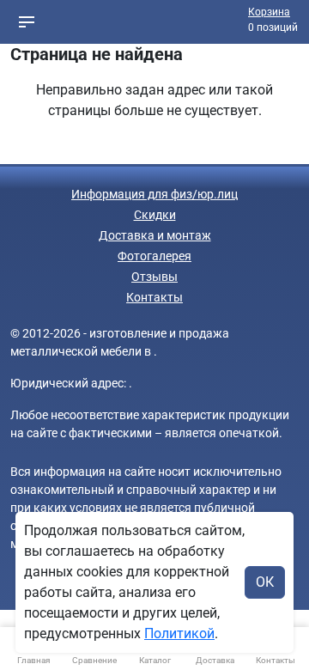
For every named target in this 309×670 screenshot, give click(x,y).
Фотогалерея (154, 256)
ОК (265, 582)
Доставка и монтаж (155, 235)
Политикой (179, 633)
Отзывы (154, 276)
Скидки (155, 215)
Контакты (154, 297)
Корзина (269, 12)
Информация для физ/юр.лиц (154, 194)
